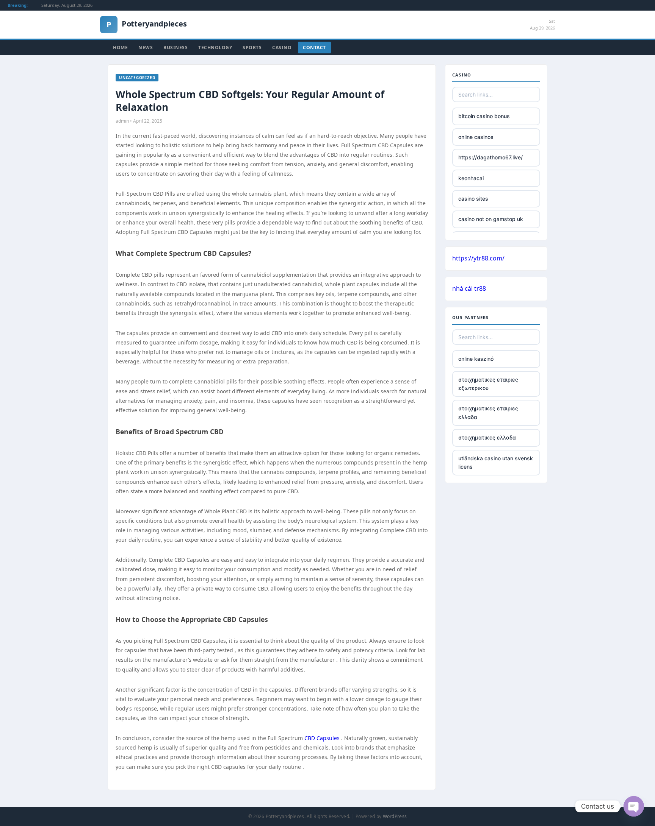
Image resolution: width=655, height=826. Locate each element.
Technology (215, 47)
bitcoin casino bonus (484, 116)
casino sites (473, 198)
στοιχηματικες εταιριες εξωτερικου (488, 383)
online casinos (476, 137)
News (145, 47)
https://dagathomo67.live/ (490, 157)
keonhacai (471, 178)
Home (120, 47)
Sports (252, 47)
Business (175, 47)
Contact (314, 47)
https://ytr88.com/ (478, 258)
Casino (281, 47)
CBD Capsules (322, 738)
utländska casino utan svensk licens (495, 462)
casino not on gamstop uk (490, 219)
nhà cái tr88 (469, 288)
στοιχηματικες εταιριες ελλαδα (488, 412)
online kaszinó (476, 358)
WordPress (395, 816)
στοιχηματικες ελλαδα (487, 437)
